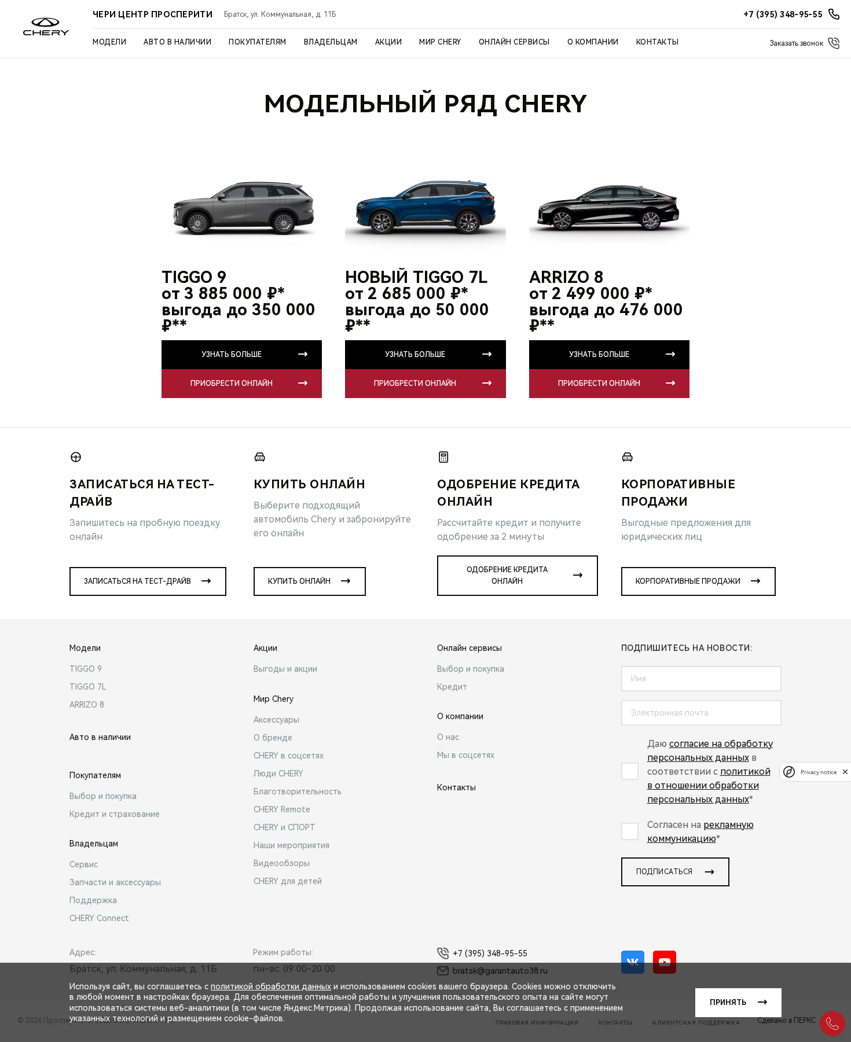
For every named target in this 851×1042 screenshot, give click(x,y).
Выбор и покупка (103, 796)
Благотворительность (298, 791)
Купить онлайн (299, 581)
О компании (593, 42)
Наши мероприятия (291, 845)
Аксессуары (276, 719)
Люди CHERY (278, 773)
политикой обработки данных (271, 986)
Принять (728, 1003)
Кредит (452, 686)
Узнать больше (231, 355)
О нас (448, 737)
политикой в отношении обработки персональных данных (709, 785)
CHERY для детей (288, 881)
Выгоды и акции (285, 668)
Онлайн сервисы (514, 42)
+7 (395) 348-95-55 (490, 953)
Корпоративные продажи (688, 581)
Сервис (83, 864)
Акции (388, 42)
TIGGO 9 (85, 668)
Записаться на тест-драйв (137, 581)
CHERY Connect (99, 918)
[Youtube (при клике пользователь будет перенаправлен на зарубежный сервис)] (664, 962)
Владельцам (331, 42)
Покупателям (258, 42)
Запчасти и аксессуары (115, 882)
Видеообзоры (282, 863)
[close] (845, 771)
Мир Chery (440, 42)
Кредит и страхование (114, 814)
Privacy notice (819, 771)
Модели (109, 42)
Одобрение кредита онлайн (507, 576)
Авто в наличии (177, 42)
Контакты (657, 42)
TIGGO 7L (88, 686)
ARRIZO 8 (86, 704)
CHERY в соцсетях (289, 755)
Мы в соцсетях (465, 755)
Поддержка (93, 900)
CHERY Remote (282, 809)
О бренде (273, 737)
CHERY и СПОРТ (285, 827)
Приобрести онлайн (231, 384)
